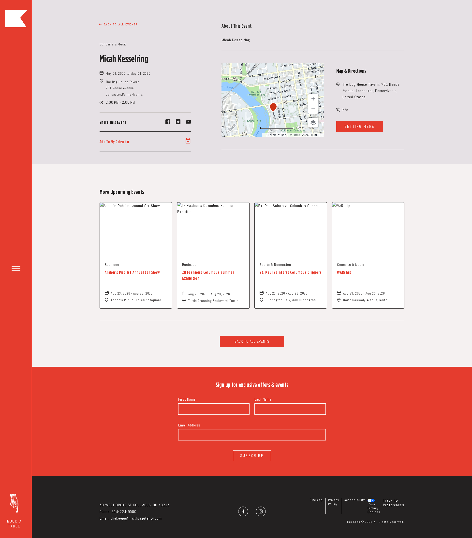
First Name (186, 399)
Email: (104, 518)
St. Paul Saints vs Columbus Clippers (291, 272)
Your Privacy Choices (374, 508)
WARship (344, 272)
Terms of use (277, 134)
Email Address (189, 425)
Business (112, 264)
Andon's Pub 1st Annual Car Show (132, 272)
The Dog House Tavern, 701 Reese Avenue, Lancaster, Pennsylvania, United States (370, 90)
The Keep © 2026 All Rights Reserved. (375, 522)
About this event (236, 26)
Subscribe (252, 455)
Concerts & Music (113, 44)
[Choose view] (313, 122)
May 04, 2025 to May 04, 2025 (128, 73)
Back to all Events (120, 24)
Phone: (105, 511)
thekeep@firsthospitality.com (136, 518)
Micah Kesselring (124, 58)
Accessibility (354, 500)
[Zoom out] (313, 109)
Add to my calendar (115, 141)
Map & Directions (351, 71)
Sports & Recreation (275, 264)
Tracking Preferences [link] (393, 503)
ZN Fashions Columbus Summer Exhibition (208, 275)
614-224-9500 (124, 511)
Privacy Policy (333, 502)
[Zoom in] (313, 99)
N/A (345, 109)
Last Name (262, 399)
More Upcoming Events (122, 191)
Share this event (113, 122)
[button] (14, 511)
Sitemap (316, 500)
